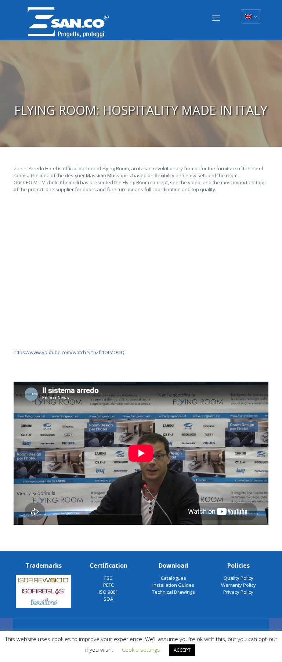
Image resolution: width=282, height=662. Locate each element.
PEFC (108, 585)
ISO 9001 (108, 592)
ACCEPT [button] (182, 650)
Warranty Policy (238, 585)
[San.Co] (68, 20)
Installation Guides (173, 585)
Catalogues (173, 578)
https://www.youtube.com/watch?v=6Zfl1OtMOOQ (69, 352)
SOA (108, 599)
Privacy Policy (238, 592)
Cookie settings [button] (141, 649)
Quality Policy (238, 578)
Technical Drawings (173, 592)
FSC (108, 578)
